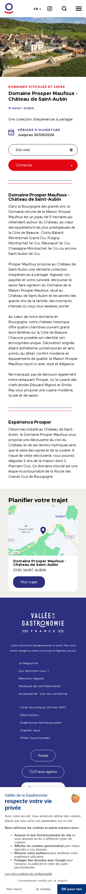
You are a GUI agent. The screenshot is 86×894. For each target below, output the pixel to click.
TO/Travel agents (43, 772)
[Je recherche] (64, 8)
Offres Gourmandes (35, 737)
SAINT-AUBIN (23, 108)
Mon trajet (29, 582)
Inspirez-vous (30, 730)
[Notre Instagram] (50, 8)
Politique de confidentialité (39, 685)
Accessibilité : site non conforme (43, 693)
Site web (23, 150)
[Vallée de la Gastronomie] (6, 8)
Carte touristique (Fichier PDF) (43, 707)
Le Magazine (28, 663)
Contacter (24, 165)
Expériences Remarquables (41, 722)
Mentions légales (31, 678)
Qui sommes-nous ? (34, 670)
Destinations (29, 714)
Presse (43, 755)
